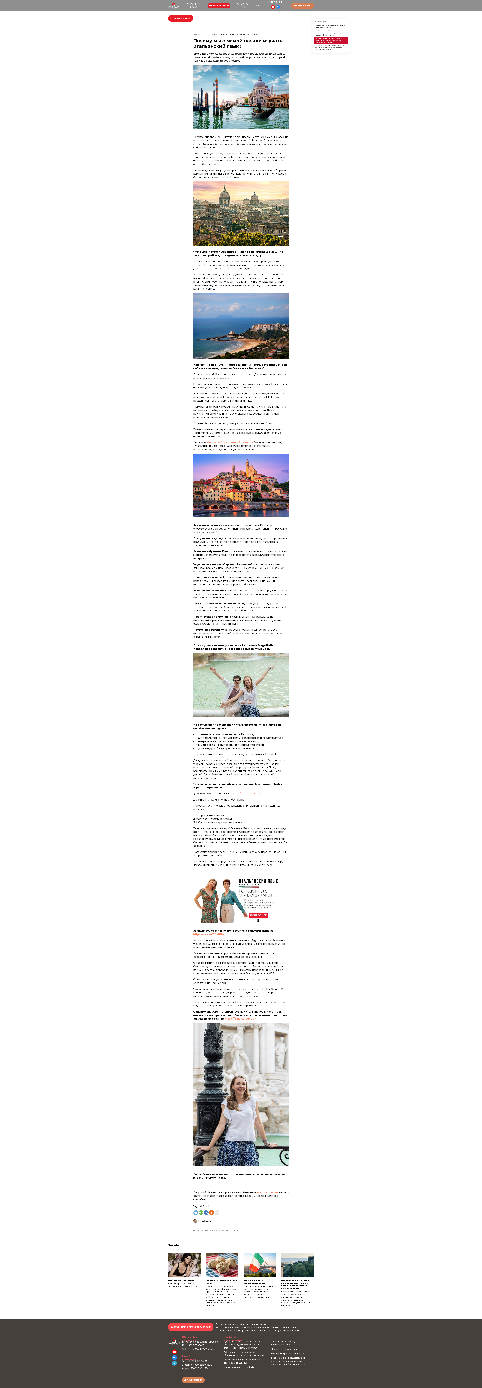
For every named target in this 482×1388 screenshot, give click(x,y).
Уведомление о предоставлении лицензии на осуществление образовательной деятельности (288, 1361)
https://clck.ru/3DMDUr (246, 793)
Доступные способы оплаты (285, 1349)
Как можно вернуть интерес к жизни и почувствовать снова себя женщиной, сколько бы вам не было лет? (328, 40)
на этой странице (267, 1192)
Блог (205, 35)
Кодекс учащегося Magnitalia (238, 1367)
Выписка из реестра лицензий (287, 1353)
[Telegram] (195, 1212)
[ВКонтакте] (206, 1212)
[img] (173, 5)
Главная (196, 35)
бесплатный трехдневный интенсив (230, 442)
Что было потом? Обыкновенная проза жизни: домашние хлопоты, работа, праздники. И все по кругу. (329, 33)
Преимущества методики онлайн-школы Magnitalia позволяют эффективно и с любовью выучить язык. (329, 47)
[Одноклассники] (211, 1212)
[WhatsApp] (201, 1212)
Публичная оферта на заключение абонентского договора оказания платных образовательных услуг (241, 1344)
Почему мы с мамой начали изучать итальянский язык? (330, 26)
